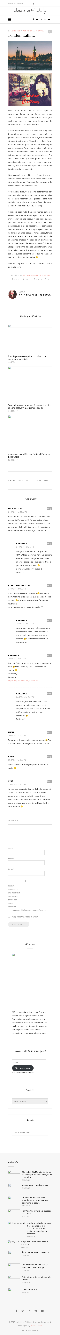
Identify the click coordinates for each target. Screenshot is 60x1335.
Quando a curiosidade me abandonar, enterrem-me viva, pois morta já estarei (35, 1200)
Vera (10, 781)
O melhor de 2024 (29, 1289)
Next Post (44, 480)
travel (40, 31)
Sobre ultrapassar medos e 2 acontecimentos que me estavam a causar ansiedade (29, 406)
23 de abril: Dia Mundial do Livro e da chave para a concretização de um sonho (37, 1174)
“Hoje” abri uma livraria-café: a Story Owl (34, 1243)
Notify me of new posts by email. (25, 916)
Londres (15, 31)
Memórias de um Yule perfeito (35, 1185)
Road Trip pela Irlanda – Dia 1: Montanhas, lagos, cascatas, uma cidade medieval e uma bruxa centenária (39, 1228)
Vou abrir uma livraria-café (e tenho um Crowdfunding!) (35, 1266)
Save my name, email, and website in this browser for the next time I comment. (14, 896)
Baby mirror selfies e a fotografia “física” (36, 1278)
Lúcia (11, 732)
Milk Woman (15, 508)
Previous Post (19, 480)
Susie (11, 756)
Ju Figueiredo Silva (19, 585)
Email (11, 858)
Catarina (21, 543)
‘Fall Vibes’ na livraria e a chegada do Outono (36, 1212)
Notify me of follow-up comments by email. (29, 910)
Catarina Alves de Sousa (36, 275)
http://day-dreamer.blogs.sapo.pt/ (23, 680)
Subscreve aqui (22, 1068)
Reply (49, 509)
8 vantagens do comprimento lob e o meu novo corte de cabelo (28, 357)
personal (28, 31)
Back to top (29, 1330)
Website (11, 869)
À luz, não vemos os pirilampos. (36, 1252)
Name (11, 848)
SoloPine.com (36, 1325)
